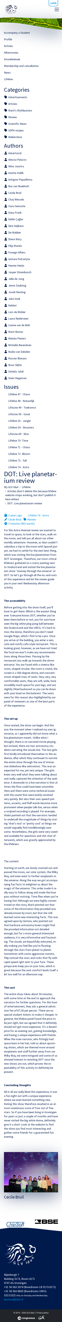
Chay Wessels (16, 199)
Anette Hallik (16, 173)
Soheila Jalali (16, 371)
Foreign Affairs (16, 252)
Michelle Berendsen (19, 345)
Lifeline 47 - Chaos (19, 394)
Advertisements (17, 97)
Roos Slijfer (15, 365)
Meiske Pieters (17, 338)
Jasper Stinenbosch (19, 272)
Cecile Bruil (14, 193)
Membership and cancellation (21, 66)
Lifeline (8, 79)
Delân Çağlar (15, 219)
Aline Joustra (16, 166)
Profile (8, 39)
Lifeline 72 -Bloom (19, 454)
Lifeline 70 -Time (18, 440)
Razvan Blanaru (17, 358)
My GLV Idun (11, 487)
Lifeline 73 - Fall (17, 460)
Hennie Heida (16, 265)
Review (12, 117)
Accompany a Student (17, 32)
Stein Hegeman (17, 378)
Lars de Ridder (17, 312)
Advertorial (14, 153)
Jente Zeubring (17, 285)
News (7, 72)
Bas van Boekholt (18, 186)
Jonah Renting (17, 292)
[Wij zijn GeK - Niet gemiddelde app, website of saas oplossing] (41, 1318)
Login (53, 3)
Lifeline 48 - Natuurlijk (21, 401)
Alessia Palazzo (17, 159)
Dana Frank (15, 212)
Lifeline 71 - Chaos (19, 447)
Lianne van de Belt (19, 325)
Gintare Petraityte (19, 259)
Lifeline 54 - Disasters (21, 427)
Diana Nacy (14, 239)
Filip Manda (15, 246)
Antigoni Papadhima (20, 179)
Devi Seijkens (16, 226)
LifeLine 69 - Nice (18, 434)
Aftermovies (11, 52)
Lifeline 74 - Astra (18, 467)
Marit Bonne (15, 332)
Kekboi (12, 305)
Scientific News (17, 124)
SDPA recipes (16, 130)
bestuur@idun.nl (13, 1299)
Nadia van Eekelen (19, 352)
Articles (8, 46)
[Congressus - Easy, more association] (26, 1318)
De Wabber (14, 232)
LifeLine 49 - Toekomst (22, 407)
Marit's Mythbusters (20, 110)
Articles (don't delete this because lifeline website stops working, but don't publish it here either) (30, 495)
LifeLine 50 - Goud (19, 414)
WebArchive (15, 137)
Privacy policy (42, 1312)
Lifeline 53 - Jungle (19, 421)
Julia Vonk (14, 299)
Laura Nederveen (18, 318)
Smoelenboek (12, 59)
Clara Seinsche (16, 206)
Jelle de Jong (16, 279)
